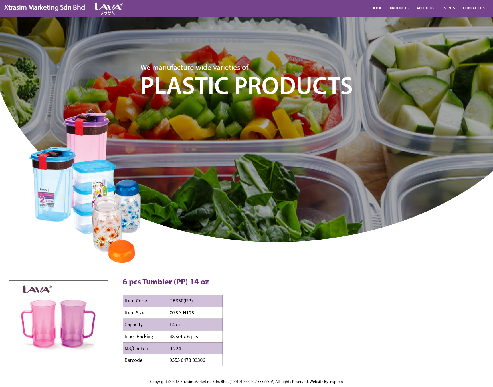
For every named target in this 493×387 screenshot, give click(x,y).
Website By (326, 382)
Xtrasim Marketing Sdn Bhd (44, 7)
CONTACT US (474, 8)
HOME (376, 8)
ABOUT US (425, 8)
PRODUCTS (399, 8)
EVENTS (448, 8)
